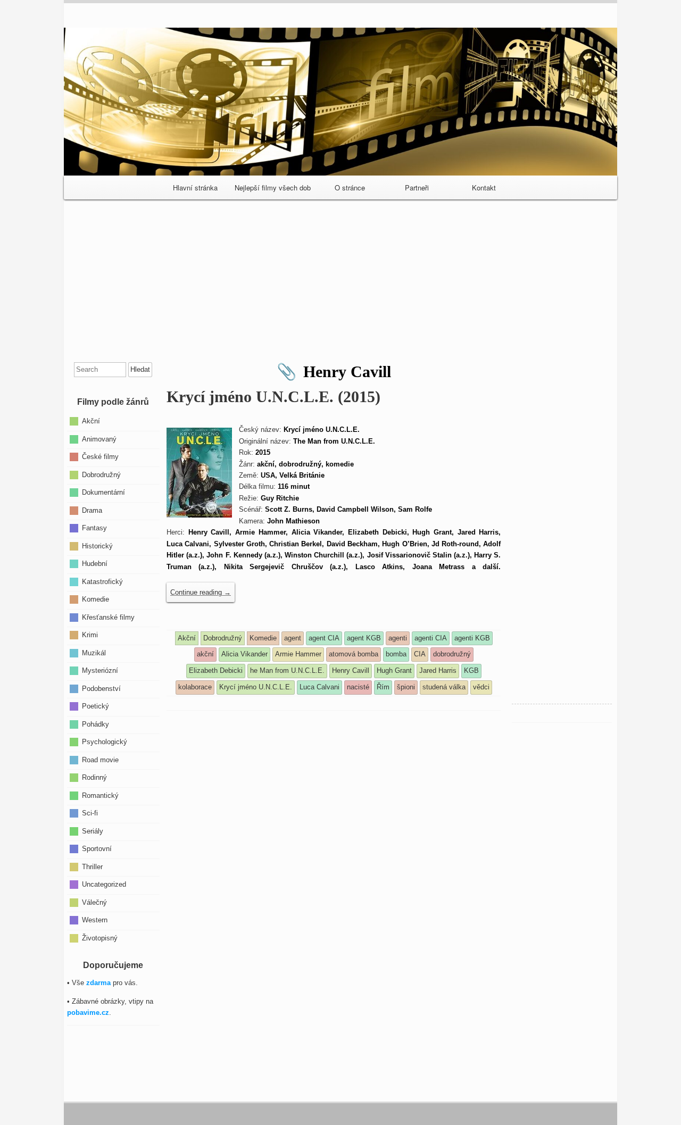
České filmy (100, 457)
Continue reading (200, 592)
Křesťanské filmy (108, 617)
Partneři (417, 187)
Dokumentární (103, 492)
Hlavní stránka (195, 187)
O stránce (350, 187)
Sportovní (97, 849)
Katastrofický (102, 581)
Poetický (95, 706)
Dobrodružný (101, 474)
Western (94, 920)
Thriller (92, 866)
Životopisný (100, 937)
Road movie (100, 759)
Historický (97, 545)
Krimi (90, 635)
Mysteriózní (100, 670)
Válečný (94, 902)
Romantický (100, 795)
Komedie (95, 599)
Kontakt (484, 187)
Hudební (94, 564)
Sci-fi (90, 813)
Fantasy (94, 528)
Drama (92, 510)
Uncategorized (104, 884)
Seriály (92, 831)
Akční (91, 421)
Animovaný (99, 439)
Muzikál (94, 652)
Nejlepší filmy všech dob (273, 187)
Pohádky (95, 724)
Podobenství (101, 688)
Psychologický (104, 742)
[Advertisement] (340, 276)
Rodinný (94, 777)
